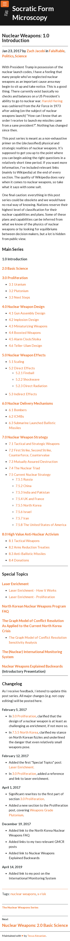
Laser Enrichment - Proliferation (32, 597)
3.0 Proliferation (15, 278)
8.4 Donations (19, 560)
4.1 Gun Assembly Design (27, 313)
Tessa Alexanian (36, 935)
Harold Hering (52, 101)
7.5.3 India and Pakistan (33, 492)
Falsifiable (57, 51)
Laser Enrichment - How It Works (32, 590)
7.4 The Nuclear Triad (24, 468)
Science (21, 56)
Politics (8, 56)
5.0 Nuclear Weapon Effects (24, 355)
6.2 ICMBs (16, 416)
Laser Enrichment (15, 584)
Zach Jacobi (36, 51)
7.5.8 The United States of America (41, 525)
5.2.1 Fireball (25, 373)
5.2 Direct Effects (22, 368)
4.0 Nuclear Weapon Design (23, 307)
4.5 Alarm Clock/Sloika (25, 339)
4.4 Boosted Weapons (25, 333)
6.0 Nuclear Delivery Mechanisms (27, 403)
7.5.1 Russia (24, 479)
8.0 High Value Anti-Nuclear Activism (30, 534)
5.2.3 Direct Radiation (31, 386)
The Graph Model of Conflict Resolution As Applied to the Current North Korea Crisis (33, 626)
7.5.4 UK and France (30, 499)
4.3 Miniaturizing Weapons (28, 326)
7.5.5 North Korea (28, 505)
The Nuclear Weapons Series (20, 907)
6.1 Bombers (18, 410)
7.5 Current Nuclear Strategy (30, 474)
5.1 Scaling (16, 362)
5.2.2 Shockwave (28, 379)
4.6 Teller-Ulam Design (25, 346)
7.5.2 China (23, 486)
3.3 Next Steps (19, 297)
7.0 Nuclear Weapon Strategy (25, 437)
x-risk (41, 894)
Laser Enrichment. (21, 767)
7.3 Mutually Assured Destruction (33, 462)
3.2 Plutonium (18, 291)
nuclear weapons (23, 894)
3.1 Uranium (17, 284)
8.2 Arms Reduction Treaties (29, 547)
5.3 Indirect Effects (23, 394)
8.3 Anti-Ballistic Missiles (27, 554)
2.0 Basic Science (15, 268)
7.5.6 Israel (23, 512)
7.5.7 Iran (22, 518)
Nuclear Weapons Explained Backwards (32, 666)
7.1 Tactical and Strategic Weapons (34, 444)
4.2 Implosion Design (24, 320)
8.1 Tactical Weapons (24, 541)
